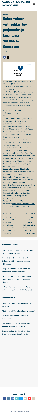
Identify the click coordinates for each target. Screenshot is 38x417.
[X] (8, 57)
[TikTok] (17, 398)
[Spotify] (25, 398)
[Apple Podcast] (33, 398)
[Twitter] (21, 398)
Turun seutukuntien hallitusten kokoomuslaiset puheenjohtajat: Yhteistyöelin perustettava (29, 223)
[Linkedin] (12, 398)
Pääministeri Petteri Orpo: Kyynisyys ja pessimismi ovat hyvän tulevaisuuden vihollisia (16, 279)
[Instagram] (8, 398)
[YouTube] (29, 398)
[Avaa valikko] (34, 3)
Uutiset (6, 14)
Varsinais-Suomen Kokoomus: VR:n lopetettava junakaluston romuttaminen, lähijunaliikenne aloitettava (9, 223)
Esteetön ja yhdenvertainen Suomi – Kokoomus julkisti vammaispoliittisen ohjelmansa (16, 261)
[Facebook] (4, 57)
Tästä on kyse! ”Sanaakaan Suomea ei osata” (18, 311)
